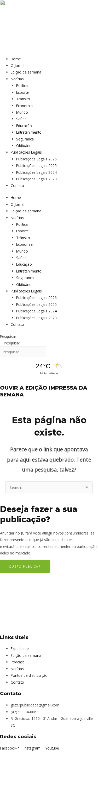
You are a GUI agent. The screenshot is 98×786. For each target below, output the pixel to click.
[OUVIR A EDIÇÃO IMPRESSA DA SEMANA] (1, 380)
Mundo (22, 112)
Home (16, 58)
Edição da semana (26, 72)
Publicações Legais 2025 (36, 165)
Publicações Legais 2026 (36, 158)
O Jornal (17, 65)
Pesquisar (8, 336)
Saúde (21, 118)
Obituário (24, 145)
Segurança (25, 139)
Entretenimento (29, 132)
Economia (24, 105)
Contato (17, 185)
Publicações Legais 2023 (36, 178)
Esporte (22, 92)
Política (22, 85)
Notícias (17, 78)
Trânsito (23, 98)
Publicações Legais (26, 152)
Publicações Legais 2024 (36, 172)
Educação (24, 125)
